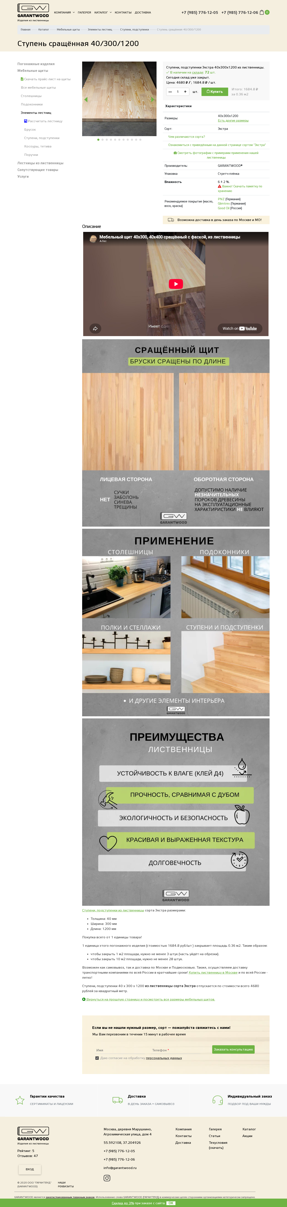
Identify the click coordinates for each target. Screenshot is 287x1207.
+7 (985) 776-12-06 (239, 13)
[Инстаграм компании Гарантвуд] (107, 1179)
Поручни (31, 155)
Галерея (84, 12)
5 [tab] (115, 140)
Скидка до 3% (123, 1203)
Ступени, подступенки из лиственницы (113, 910)
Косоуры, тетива (37, 146)
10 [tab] (136, 140)
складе (197, 72)
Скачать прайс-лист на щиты (47, 79)
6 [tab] (119, 140)
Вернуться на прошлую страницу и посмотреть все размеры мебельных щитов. (150, 999)
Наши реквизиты (66, 1184)
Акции (247, 1136)
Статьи (214, 1136)
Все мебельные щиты (38, 87)
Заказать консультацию (233, 1049)
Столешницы (31, 96)
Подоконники (32, 104)
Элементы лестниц (100, 29)
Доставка (143, 12)
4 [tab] (111, 140)
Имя (99, 1050)
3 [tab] (107, 140)
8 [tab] (128, 140)
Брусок (30, 129)
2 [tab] (102, 140)
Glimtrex (224, 203)
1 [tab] (98, 140)
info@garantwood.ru (120, 1168)
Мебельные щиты (68, 29)
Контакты (123, 12)
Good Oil (223, 208)
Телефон (160, 1050)
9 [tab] (132, 140)
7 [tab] (123, 140)
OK (171, 1203)
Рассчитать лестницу (44, 121)
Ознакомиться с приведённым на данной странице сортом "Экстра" (217, 145)
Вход (30, 1169)
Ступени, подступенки (134, 29)
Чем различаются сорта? (186, 137)
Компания (62, 12)
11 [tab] (140, 140)
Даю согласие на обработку (141, 1058)
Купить (216, 92)
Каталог (101, 12)
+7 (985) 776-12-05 (200, 13)
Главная (25, 29)
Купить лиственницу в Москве (213, 972)
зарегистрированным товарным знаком (70, 1197)
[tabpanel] (119, 99)
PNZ (221, 199)
